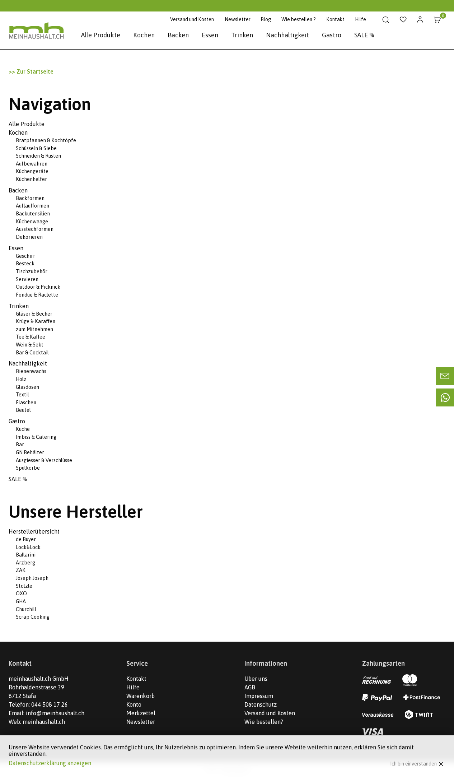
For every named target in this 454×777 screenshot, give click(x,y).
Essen (210, 35)
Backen (178, 35)
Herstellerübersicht (34, 531)
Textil (22, 394)
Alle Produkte (100, 35)
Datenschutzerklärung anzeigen (50, 763)
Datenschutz (260, 704)
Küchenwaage (32, 221)
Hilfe (360, 19)
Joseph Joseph (32, 578)
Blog (266, 19)
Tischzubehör (31, 271)
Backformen (30, 198)
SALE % (364, 35)
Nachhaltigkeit (287, 35)
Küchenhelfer (31, 179)
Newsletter (238, 19)
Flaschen (26, 402)
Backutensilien (33, 214)
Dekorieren (29, 237)
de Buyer (26, 539)
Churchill (26, 609)
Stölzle (24, 586)
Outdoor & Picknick (38, 287)
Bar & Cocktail (32, 352)
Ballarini (26, 555)
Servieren (27, 279)
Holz (21, 379)
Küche (23, 429)
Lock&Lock (28, 547)
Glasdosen (27, 387)
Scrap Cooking (33, 617)
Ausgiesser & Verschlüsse (44, 460)
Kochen (144, 35)
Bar (20, 444)
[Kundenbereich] (420, 20)
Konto (133, 704)
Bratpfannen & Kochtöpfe (46, 140)
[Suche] (386, 20)
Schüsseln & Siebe (36, 148)
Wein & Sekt (29, 345)
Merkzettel (140, 713)
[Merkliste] (403, 20)
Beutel (23, 410)
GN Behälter (30, 452)
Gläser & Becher (34, 314)
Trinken (242, 35)
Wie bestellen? (263, 721)
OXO (21, 593)
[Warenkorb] (437, 20)
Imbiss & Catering (36, 437)
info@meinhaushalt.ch (55, 713)
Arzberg (25, 563)
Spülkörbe (28, 468)
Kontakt (335, 19)
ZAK (20, 570)
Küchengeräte (32, 171)
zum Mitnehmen (34, 329)
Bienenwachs (31, 371)
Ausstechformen (34, 229)
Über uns (255, 678)
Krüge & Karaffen (35, 321)
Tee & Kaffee (30, 337)
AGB (249, 687)
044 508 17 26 (49, 704)
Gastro (331, 35)
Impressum (258, 696)
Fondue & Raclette (37, 295)
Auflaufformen (32, 206)
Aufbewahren (31, 164)
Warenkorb (140, 696)
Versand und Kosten (192, 19)
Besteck (25, 263)
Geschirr (25, 256)
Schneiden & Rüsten (38, 156)
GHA (21, 601)
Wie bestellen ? (298, 19)
